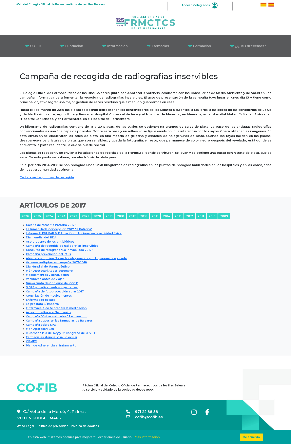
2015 (155, 216)
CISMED (31, 341)
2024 (49, 216)
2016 (143, 216)
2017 (132, 216)
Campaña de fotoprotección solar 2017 (55, 291)
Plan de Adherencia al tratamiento (51, 345)
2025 (37, 216)
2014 (166, 216)
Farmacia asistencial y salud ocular (51, 337)
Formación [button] (201, 46)
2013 (178, 216)
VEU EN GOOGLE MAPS (39, 418)
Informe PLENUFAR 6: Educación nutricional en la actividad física (74, 233)
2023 (61, 216)
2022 (73, 216)
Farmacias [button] (160, 46)
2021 (85, 216)
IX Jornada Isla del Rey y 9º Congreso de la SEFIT (61, 333)
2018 (120, 216)
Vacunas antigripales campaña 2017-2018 (56, 262)
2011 (201, 216)
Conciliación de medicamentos (49, 295)
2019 (109, 216)
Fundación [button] (73, 46)
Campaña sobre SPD (41, 324)
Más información (147, 437)
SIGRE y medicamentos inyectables (52, 287)
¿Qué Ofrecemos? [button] (250, 46)
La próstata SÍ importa (42, 304)
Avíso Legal (25, 426)
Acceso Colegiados (196, 5)
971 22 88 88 (144, 412)
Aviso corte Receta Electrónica (48, 312)
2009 (224, 216)
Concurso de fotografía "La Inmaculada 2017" (59, 250)
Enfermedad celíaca (40, 300)
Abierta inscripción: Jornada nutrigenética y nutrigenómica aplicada (76, 258)
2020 (97, 216)
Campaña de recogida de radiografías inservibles (62, 246)
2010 (212, 216)
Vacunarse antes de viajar (45, 279)
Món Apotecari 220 (40, 329)
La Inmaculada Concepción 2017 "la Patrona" (59, 229)
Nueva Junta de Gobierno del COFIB (52, 283)
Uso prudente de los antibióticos (50, 241)
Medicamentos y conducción (47, 275)
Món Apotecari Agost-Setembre (49, 270)
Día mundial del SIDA (41, 237)
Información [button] (117, 46)
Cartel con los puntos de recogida (47, 177)
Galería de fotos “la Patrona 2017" (51, 225)
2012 (189, 216)
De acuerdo (251, 437)
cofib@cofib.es (146, 417)
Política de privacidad (52, 426)
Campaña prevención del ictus (48, 254)
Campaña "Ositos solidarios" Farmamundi (56, 316)
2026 (25, 216)
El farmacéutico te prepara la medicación (56, 308)
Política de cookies (85, 426)
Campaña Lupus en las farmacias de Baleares (59, 320)
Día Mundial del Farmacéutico (48, 266)
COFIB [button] (35, 46)
